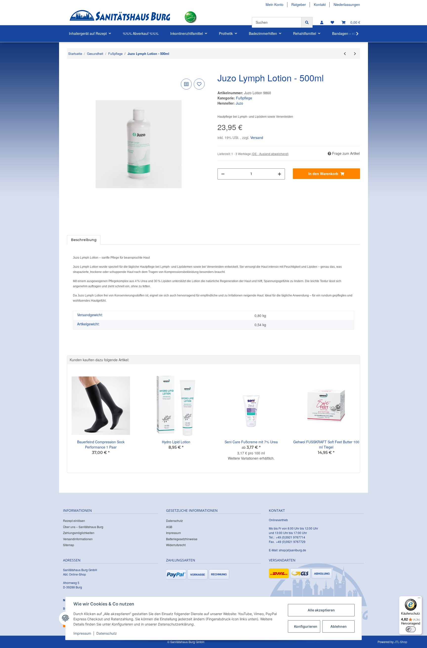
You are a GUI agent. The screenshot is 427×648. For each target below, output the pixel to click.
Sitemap (68, 545)
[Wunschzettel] (332, 22)
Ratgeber (298, 4)
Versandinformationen (78, 539)
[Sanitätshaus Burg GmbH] (120, 17)
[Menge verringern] (223, 174)
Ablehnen (338, 626)
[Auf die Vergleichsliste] (186, 84)
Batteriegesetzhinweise (181, 539)
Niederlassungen (347, 4)
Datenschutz (174, 520)
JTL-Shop (400, 642)
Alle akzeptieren (321, 610)
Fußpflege (244, 97)
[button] (322, 22)
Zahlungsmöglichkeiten (78, 533)
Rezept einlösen (74, 520)
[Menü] (419, 599)
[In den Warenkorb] (71, 70)
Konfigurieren (305, 626)
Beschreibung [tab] (84, 240)
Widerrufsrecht (176, 545)
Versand (256, 137)
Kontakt (320, 4)
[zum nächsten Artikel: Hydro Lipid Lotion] (355, 53)
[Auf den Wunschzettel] (199, 84)
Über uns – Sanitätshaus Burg (83, 527)
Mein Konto (274, 4)
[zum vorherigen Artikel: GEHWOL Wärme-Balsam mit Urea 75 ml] (345, 53)
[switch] (411, 629)
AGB (169, 527)
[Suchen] (307, 22)
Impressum (173, 533)
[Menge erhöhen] (279, 174)
